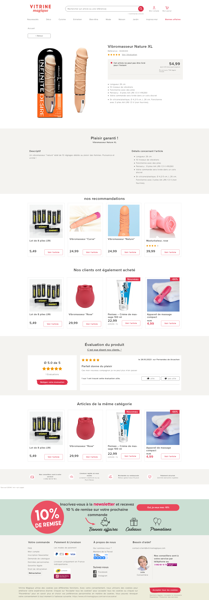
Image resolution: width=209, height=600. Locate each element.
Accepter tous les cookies (165, 590)
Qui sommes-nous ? (102, 548)
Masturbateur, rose (157, 240)
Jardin (136, 19)
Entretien (77, 19)
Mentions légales (156, 595)
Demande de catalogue (39, 558)
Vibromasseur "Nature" (121, 239)
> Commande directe (136, 14)
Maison (122, 19)
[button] (39, 542)
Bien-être (93, 19)
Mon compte (34, 551)
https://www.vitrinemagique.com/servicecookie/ (94, 596)
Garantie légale (35, 565)
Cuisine (62, 19)
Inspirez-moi (152, 19)
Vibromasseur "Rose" (81, 314)
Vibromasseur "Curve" (82, 239)
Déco (48, 19)
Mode (108, 19)
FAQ (30, 548)
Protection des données (169, 597)
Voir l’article (53, 252)
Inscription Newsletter (38, 555)
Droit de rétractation (37, 569)
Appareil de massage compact (159, 316)
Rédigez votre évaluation (52, 382)
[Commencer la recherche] (141, 9)
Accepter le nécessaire (173, 595)
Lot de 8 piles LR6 (40, 240)
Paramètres (154, 597)
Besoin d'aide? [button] (142, 542)
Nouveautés (33, 19)
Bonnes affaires (173, 19)
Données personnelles (38, 562)
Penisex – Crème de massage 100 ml (122, 316)
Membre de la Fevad (103, 551)
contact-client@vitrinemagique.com (148, 548)
